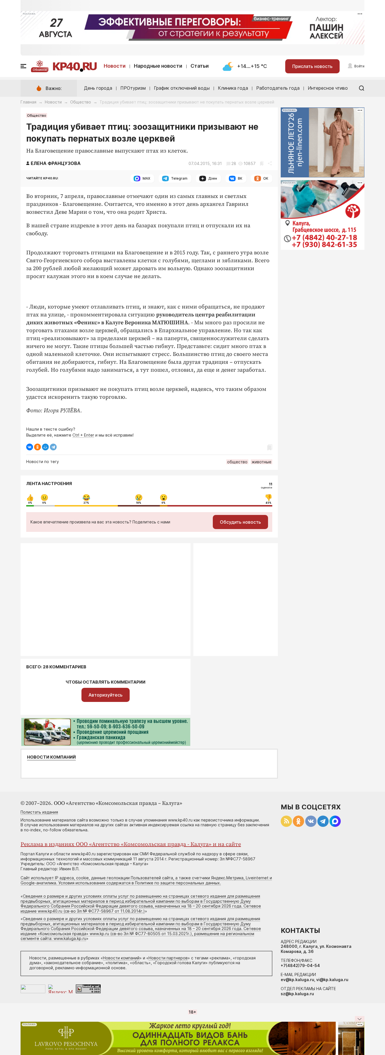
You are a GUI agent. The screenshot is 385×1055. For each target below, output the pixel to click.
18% (138, 502)
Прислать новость (312, 66)
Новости (115, 66)
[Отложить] (262, 163)
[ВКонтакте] (29, 447)
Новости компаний (51, 757)
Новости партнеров (168, 957)
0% (30, 502)
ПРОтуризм (133, 88)
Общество (80, 102)
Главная (28, 102)
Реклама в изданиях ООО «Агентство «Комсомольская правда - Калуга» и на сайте (131, 844)
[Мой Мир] (45, 447)
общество (237, 461)
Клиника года (233, 88)
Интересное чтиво (328, 88)
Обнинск (40, 70)
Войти (359, 66)
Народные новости (158, 66)
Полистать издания (39, 812)
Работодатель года (278, 88)
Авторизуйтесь (105, 695)
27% (86, 502)
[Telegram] (53, 447)
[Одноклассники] (37, 447)
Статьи (200, 66)
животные (261, 461)
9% (44, 502)
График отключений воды (182, 88)
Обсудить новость (240, 522)
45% (268, 502)
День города (98, 88)
